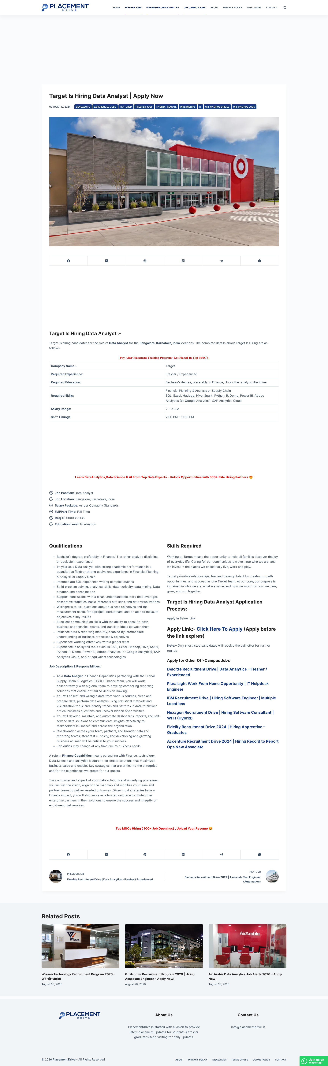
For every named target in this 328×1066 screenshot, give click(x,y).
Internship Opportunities (162, 7)
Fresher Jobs (133, 7)
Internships (188, 106)
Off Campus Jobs (195, 7)
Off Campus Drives (217, 106)
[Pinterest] (145, 261)
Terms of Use (239, 1059)
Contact (272, 7)
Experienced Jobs (105, 106)
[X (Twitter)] (107, 261)
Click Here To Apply (220, 629)
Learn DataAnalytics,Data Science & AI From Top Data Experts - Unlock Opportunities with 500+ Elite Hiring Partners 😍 (164, 477)
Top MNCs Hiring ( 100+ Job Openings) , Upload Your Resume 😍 (164, 828)
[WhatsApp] (260, 261)
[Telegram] (221, 261)
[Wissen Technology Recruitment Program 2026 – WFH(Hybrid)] (80, 946)
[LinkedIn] (183, 261)
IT (200, 106)
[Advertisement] (164, 43)
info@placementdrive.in (248, 1027)
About (214, 7)
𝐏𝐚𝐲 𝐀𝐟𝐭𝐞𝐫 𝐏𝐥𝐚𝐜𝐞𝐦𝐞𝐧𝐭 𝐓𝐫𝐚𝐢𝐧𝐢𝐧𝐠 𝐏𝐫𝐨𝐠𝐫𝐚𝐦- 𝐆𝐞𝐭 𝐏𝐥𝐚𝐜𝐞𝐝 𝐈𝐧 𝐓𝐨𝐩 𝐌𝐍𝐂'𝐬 (164, 357)
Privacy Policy (233, 7)
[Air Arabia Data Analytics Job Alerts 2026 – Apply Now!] (247, 946)
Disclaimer (254, 7)
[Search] (285, 7)
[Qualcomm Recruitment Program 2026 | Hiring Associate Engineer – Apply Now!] (164, 946)
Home (116, 7)
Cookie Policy (261, 1059)
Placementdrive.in (141, 1027)
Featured (126, 106)
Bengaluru (83, 106)
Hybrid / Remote (166, 106)
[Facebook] (68, 261)
